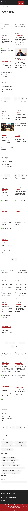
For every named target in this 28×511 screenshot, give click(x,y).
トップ (2, 6)
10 (13, 343)
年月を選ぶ (4, 482)
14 (12, 346)
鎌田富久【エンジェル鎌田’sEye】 (10, 460)
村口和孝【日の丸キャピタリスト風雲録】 (12, 470)
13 (23, 343)
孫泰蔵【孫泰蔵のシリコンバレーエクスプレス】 (13, 468)
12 (20, 343)
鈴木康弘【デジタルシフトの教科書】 (11, 465)
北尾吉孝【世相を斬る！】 (8, 462)
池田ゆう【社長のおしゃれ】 (9, 457)
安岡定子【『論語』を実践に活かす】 (10, 473)
